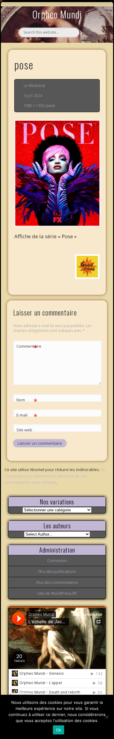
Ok (58, 729)
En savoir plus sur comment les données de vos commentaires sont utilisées (55, 476)
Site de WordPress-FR (57, 593)
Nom (26, 400)
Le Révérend (34, 85)
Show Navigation (91, 56)
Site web (24, 430)
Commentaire (27, 347)
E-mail (26, 415)
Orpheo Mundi (57, 14)
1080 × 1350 (34, 105)
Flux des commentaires (57, 582)
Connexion (57, 560)
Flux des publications (57, 571)
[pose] (57, 173)
